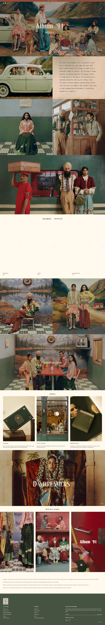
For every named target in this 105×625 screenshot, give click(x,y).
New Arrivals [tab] (47, 219)
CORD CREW (70, 3)
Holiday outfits (29, 582)
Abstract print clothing (93, 579)
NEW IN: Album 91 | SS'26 (52, 0)
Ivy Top (39, 273)
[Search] (98, 3)
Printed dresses (37, 579)
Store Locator (6, 610)
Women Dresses (10, 585)
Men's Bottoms (15, 587)
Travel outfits (15, 582)
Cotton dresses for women (20, 579)
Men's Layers (30, 587)
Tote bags (49, 582)
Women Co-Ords (41, 585)
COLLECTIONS (58, 3)
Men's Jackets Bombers (55, 587)
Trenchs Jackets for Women (44, 587)
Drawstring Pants (76, 273)
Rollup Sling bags (43, 582)
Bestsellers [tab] (58, 219)
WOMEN (43, 3)
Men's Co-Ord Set (23, 587)
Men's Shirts (9, 587)
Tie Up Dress (5, 273)
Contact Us (5, 609)
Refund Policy (6, 617)
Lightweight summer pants (74, 579)
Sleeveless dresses (84, 579)
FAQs (35, 616)
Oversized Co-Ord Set (67, 585)
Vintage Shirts (59, 585)
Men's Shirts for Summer (66, 587)
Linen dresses (30, 579)
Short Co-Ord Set (85, 585)
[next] (103, 246)
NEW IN (39, 3)
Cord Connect (37, 610)
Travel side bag (55, 582)
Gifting (35, 612)
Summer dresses (11, 579)
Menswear (35, 587)
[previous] (2, 246)
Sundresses (49, 579)
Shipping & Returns (7, 612)
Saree (55, 585)
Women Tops (17, 585)
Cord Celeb (36, 614)
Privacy (4, 616)
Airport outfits (22, 582)
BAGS (52, 3)
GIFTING (64, 3)
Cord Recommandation (39, 617)
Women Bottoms (24, 585)
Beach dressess (64, 579)
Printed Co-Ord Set (77, 585)
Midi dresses (43, 579)
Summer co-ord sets (56, 579)
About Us (36, 609)
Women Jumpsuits (49, 585)
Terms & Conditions (7, 614)
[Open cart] (101, 3)
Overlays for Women (32, 585)
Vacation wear (36, 582)
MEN (48, 3)
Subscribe (99, 614)
